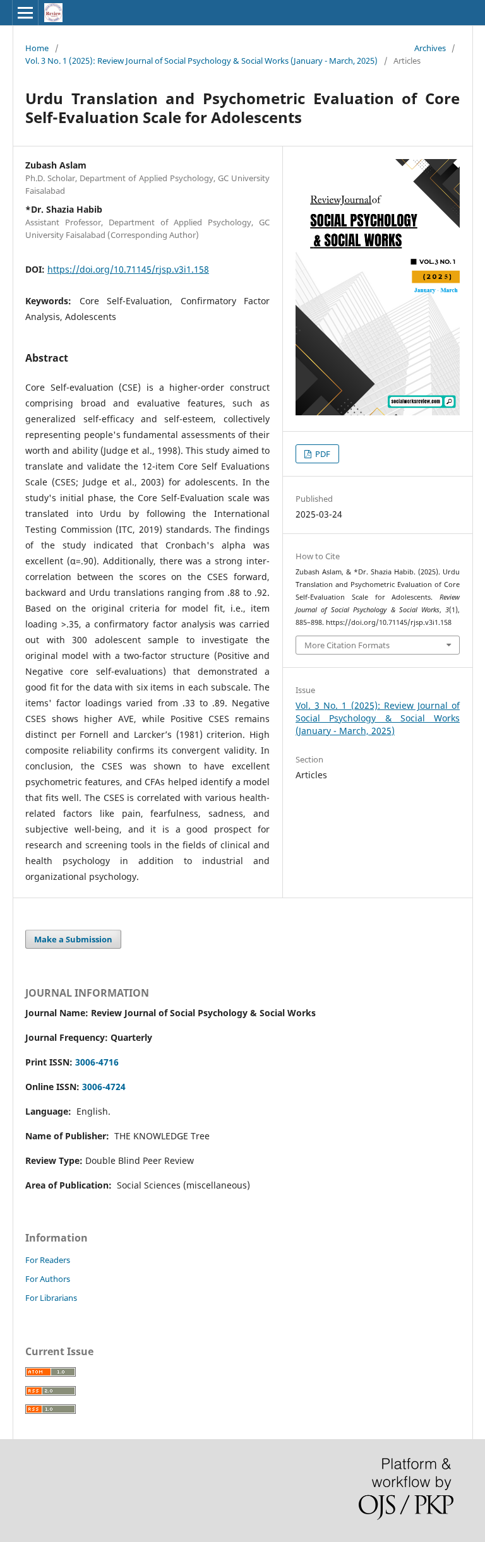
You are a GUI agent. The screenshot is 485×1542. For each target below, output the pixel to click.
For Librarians (51, 1297)
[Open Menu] (25, 12)
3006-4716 (97, 1062)
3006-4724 (104, 1087)
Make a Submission (73, 939)
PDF (321, 454)
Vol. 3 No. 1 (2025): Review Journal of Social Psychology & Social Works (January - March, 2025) (201, 60)
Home (37, 48)
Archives (430, 48)
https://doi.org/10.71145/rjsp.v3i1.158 (128, 269)
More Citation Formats (347, 645)
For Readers (47, 1260)
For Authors (47, 1278)
